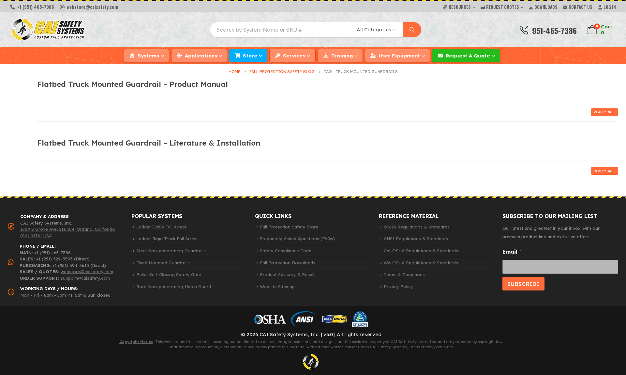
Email (511, 252)
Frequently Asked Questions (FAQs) (297, 238)
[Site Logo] (48, 29)
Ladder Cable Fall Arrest (161, 226)
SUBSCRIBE (523, 283)
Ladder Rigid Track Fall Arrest (167, 238)
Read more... (604, 112)
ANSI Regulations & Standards (416, 238)
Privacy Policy (398, 286)
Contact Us (580, 7)
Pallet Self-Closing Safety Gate (168, 274)
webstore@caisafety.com (87, 271)
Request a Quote (468, 56)
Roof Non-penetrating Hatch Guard (173, 286)
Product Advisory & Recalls (288, 274)
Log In (610, 7)
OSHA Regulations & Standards (417, 226)
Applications (201, 56)
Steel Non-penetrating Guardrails (171, 250)
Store (250, 56)
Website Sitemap (277, 286)
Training (342, 56)
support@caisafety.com (85, 278)
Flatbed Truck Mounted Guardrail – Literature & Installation (148, 143)
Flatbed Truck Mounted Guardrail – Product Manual (132, 84)
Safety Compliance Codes (287, 250)
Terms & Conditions (404, 274)
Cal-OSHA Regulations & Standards (421, 250)
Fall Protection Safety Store (289, 226)
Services (294, 56)
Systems (148, 56)
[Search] (412, 29)
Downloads (546, 7)
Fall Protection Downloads (287, 262)
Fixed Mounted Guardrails (163, 262)
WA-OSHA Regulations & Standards (421, 262)
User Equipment (399, 56)
